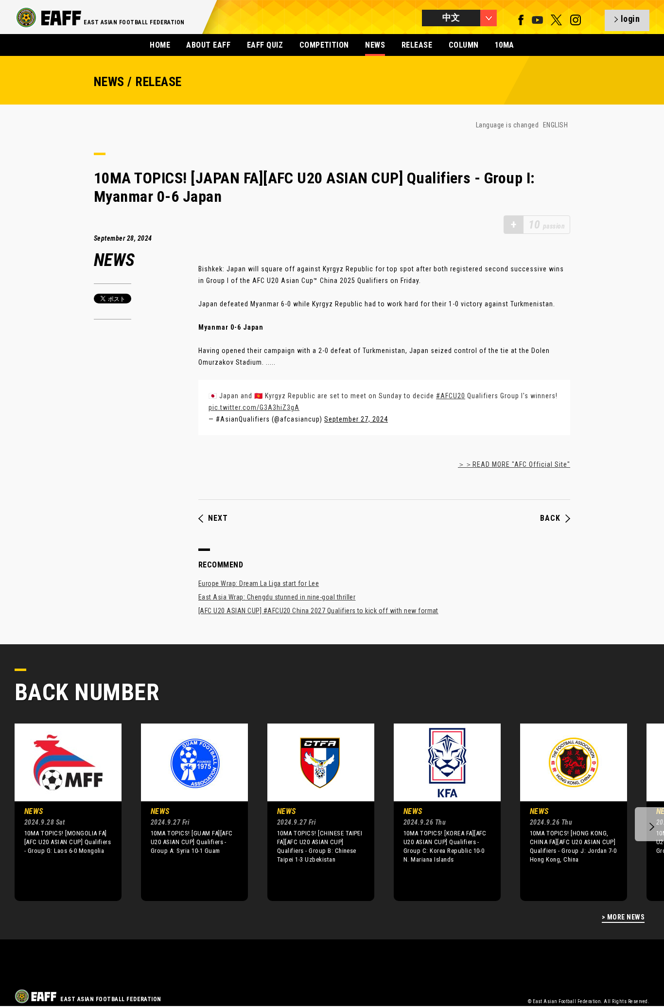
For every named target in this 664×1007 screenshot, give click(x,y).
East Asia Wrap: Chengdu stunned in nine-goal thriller (276, 597)
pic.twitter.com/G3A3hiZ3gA (254, 407)
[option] (61, 812)
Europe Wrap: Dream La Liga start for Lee (258, 583)
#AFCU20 (450, 396)
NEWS (375, 45)
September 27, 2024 (356, 419)
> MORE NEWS (623, 917)
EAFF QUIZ (265, 45)
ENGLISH (555, 125)
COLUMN (464, 45)
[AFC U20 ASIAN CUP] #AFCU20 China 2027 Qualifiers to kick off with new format (318, 611)
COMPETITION (324, 45)
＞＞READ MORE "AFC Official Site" (514, 464)
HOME (160, 45)
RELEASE (417, 45)
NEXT (218, 518)
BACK (550, 518)
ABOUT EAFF (208, 45)
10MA (504, 45)
